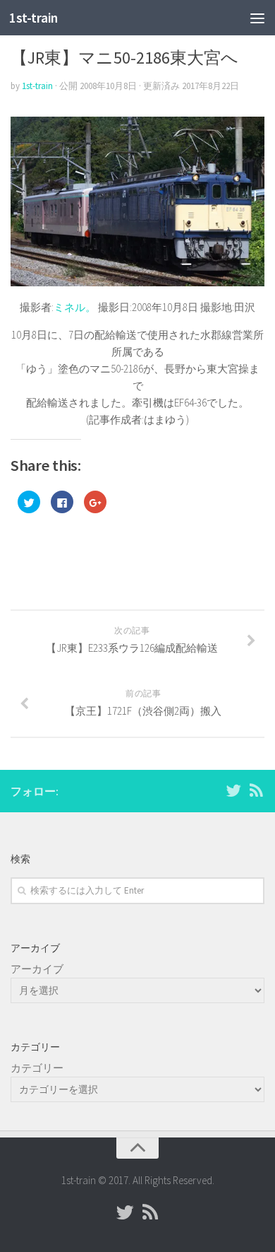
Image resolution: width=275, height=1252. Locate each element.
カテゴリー (37, 1068)
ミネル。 (75, 307)
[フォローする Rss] (256, 790)
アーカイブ (37, 969)
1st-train (33, 17)
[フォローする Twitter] (233, 790)
